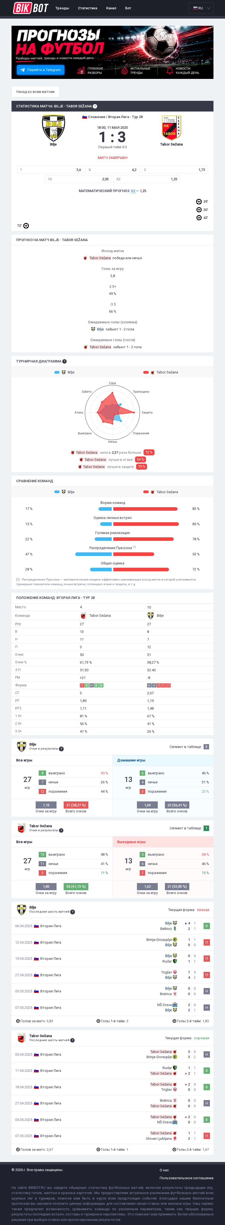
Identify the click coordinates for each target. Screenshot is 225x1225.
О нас (164, 1170)
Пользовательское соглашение (186, 1178)
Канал (111, 8)
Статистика (87, 8)
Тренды (62, 8)
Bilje (71, 372)
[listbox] (201, 8)
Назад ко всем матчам (35, 92)
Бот (128, 8)
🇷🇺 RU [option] (198, 8)
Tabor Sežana (167, 372)
